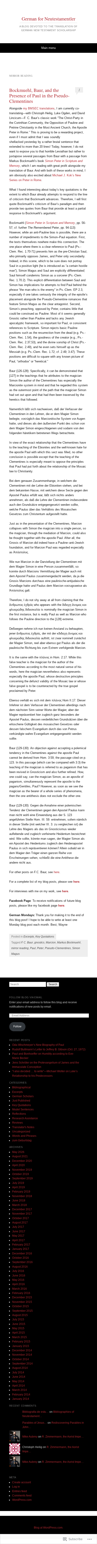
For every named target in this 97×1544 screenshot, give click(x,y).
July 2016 (18, 1271)
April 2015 (18, 1332)
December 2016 (22, 1253)
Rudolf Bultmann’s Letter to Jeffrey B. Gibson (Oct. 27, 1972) (48, 1049)
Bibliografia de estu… (35, 1411)
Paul (33, 948)
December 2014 (22, 1350)
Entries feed (19, 1491)
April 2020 (18, 1165)
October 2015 (20, 1306)
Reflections (19, 1113)
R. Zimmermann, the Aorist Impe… (63, 1436)
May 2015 (18, 1328)
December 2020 (22, 1160)
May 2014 (18, 1381)
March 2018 (19, 1205)
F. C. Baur (27, 942)
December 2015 (22, 1297)
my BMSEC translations (39, 108)
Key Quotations (44, 936)
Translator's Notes (23, 1127)
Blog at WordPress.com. (48, 1527)
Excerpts (28, 936)
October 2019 (20, 1174)
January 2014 (20, 1398)
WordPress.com (22, 1499)
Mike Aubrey (29, 1436)
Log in (16, 1486)
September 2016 (22, 1262)
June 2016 (18, 1275)
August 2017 (20, 1222)
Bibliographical (21, 1087)
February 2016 (21, 1293)
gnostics (39, 942)
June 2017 (18, 1231)
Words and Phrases (24, 1135)
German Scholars (23, 1096)
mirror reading (20, 948)
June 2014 (18, 1376)
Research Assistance (25, 1118)
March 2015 (19, 1337)
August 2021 (20, 1156)
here (56, 872)
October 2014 (20, 1359)
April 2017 (18, 1240)
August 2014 (20, 1368)
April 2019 (18, 1187)
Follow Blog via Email (25, 997)
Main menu (48, 48)
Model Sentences (23, 1109)
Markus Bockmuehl (69, 942)
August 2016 (20, 1266)
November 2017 (22, 1213)
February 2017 (21, 1244)
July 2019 (18, 1183)
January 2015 (20, 1346)
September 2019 (22, 1178)
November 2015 (22, 1302)
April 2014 (18, 1385)
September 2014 (22, 1363)
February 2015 (21, 1341)
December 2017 (22, 1209)
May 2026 (18, 1152)
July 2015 (18, 1319)
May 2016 (18, 1279)
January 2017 (20, 1249)
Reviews (17, 1122)
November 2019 (22, 1169)
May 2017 (18, 1235)
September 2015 (22, 1310)
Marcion (51, 942)
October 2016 (20, 1257)
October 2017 (20, 1218)
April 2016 (18, 1284)
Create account (21, 1482)
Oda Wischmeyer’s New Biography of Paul (38, 1044)
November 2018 (22, 1196)
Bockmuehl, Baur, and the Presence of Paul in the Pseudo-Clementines (39, 95)
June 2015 (18, 1324)
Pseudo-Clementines (58, 948)
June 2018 (18, 1200)
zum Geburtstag (22, 1140)
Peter (40, 948)
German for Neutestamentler (48, 18)
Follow (17, 1026)
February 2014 (21, 1394)
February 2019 (21, 1191)
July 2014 (18, 1372)
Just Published (21, 1100)
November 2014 (22, 1354)
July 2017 (18, 1226)
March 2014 (19, 1390)
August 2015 (20, 1315)
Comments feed (22, 1495)
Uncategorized (21, 1131)
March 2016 (19, 1288)
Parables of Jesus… (34, 1422)
